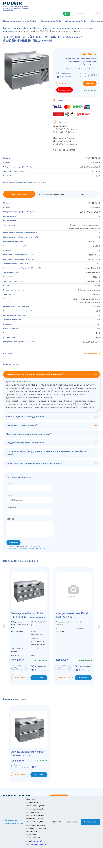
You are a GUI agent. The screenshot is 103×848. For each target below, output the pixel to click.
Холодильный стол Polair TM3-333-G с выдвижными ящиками (28, 615)
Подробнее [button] (55, 821)
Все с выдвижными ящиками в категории (24, 182)
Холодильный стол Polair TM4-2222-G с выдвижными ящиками (72, 615)
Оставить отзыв (90, 353)
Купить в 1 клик (65, 83)
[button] (4, 625)
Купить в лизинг (64, 90)
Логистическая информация (51, 194)
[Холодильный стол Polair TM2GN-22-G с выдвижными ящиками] (29, 729)
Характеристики (19, 194)
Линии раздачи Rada (75, 21)
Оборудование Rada (51, 21)
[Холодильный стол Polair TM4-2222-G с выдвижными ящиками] (74, 591)
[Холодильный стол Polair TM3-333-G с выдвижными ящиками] (29, 591)
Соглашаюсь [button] (90, 821)
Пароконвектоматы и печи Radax (19, 21)
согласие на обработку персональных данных (27, 548)
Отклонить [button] (72, 821)
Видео (84, 194)
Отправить (13, 542)
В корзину (90, 83)
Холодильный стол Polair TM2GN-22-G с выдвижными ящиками (28, 753)
